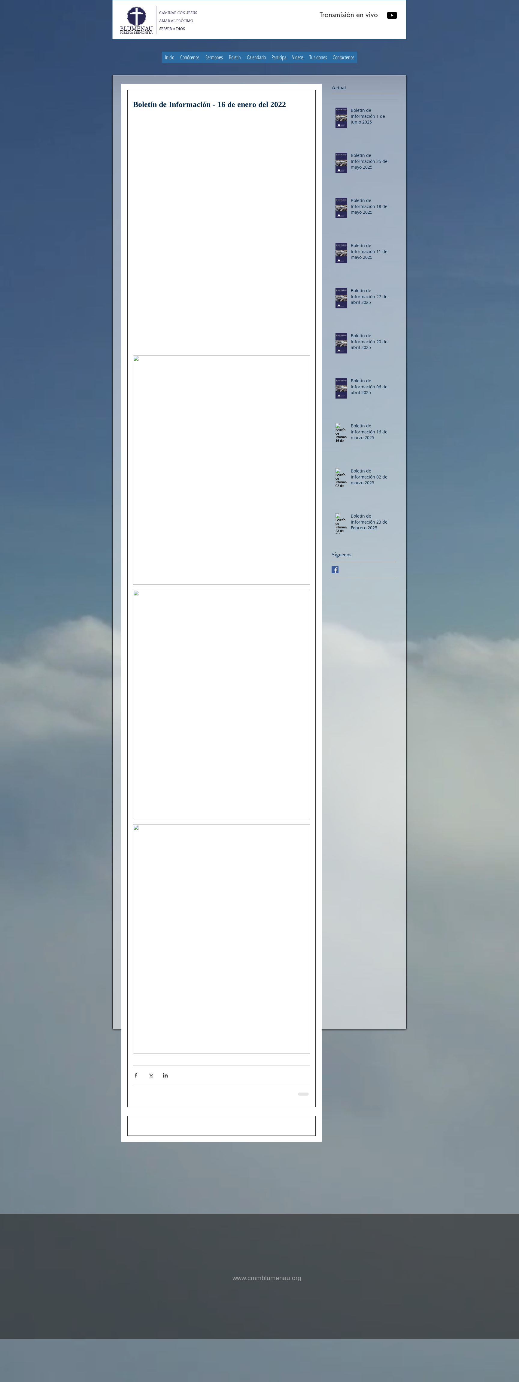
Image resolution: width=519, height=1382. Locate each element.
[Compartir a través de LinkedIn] (165, 1075)
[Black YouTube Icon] (392, 15)
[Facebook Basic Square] (335, 569)
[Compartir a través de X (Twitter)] (150, 1075)
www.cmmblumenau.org (266, 1320)
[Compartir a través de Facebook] (136, 1075)
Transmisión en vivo (349, 14)
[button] (189, 57)
